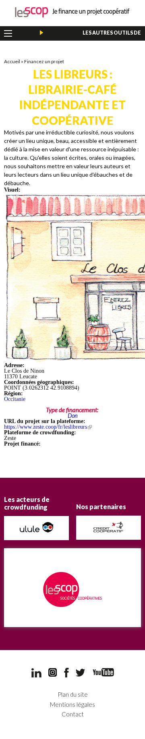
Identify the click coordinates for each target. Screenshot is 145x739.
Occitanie (14, 399)
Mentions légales (72, 705)
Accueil (12, 61)
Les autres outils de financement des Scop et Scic (98, 34)
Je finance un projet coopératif (72, 12)
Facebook (66, 672)
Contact (73, 714)
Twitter (80, 673)
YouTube (103, 672)
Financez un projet (44, 61)
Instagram (52, 672)
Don (73, 415)
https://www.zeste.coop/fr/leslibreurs (48, 427)
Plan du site (73, 695)
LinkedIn (36, 672)
